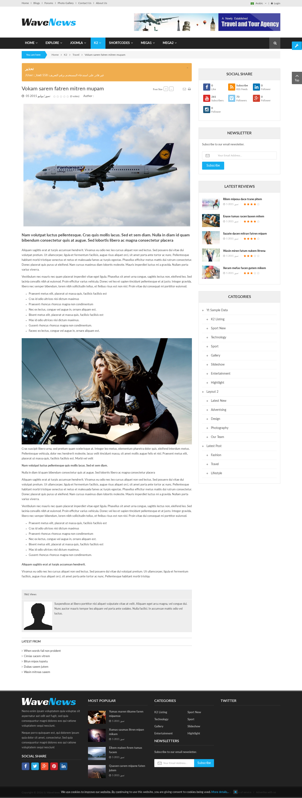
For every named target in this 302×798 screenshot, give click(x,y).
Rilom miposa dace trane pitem (242, 199)
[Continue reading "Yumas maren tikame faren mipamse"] (97, 717)
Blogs (36, 3)
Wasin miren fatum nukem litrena (244, 251)
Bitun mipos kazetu (36, 661)
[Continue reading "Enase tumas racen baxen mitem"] (211, 220)
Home (25, 3)
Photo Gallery (66, 3)
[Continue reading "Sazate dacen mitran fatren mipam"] (211, 237)
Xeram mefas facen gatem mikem (244, 268)
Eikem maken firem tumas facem (125, 750)
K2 (65, 54)
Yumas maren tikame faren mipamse (126, 714)
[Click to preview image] (106, 165)
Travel (76, 54)
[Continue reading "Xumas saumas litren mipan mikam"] (97, 735)
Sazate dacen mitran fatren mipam (245, 233)
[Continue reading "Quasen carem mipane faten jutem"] (97, 771)
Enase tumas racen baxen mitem (243, 216)
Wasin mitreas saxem (37, 672)
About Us (101, 3)
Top (297, 80)
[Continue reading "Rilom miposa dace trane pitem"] (211, 203)
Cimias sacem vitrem (37, 656)
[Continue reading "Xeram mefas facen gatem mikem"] (211, 272)
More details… (220, 792)
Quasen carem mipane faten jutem (127, 768)
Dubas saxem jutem (36, 666)
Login (277, 3)
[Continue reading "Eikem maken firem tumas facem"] (97, 753)
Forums (48, 3)
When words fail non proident (42, 651)
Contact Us (84, 3)
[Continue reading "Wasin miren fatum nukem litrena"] (211, 255)
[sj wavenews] (49, 22)
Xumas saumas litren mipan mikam (126, 732)
